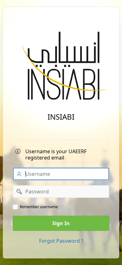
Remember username (39, 206)
